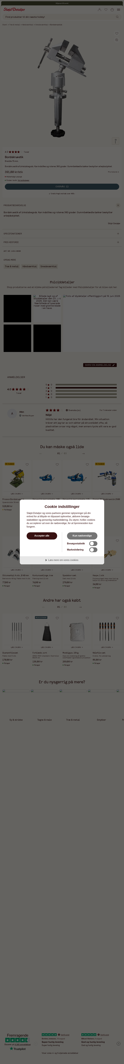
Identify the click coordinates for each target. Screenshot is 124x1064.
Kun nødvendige (82, 535)
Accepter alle (41, 535)
